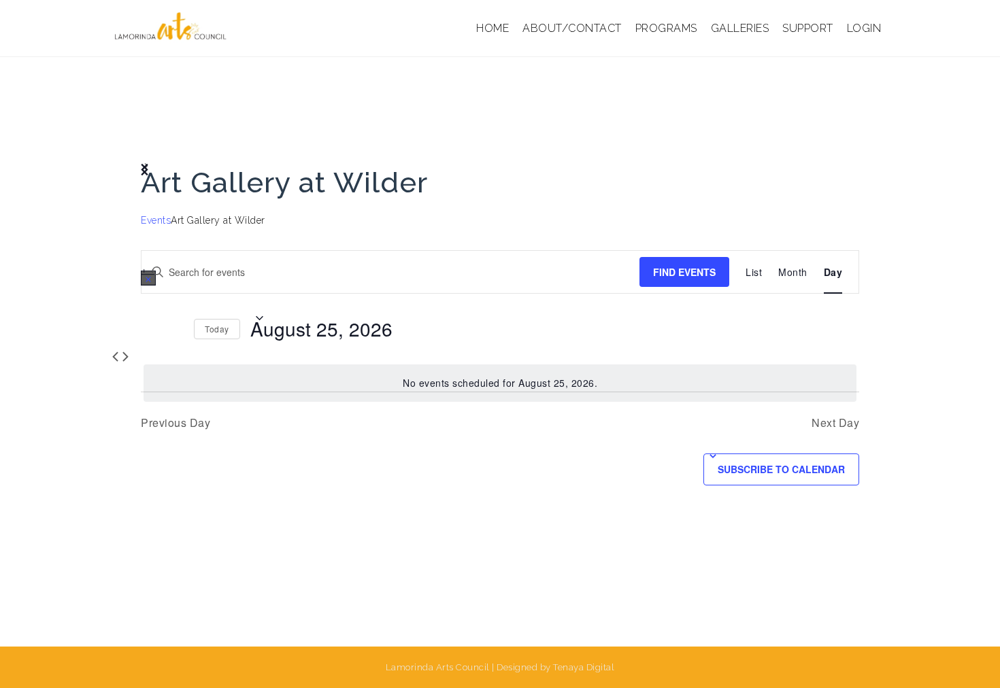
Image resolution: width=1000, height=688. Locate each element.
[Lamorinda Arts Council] (172, 27)
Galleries (740, 28)
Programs (666, 28)
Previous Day (175, 422)
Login (864, 28)
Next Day (835, 422)
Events (156, 220)
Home (492, 28)
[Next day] (175, 329)
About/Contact (572, 28)
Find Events (684, 272)
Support (807, 28)
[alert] (500, 383)
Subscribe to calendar (781, 469)
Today (217, 328)
